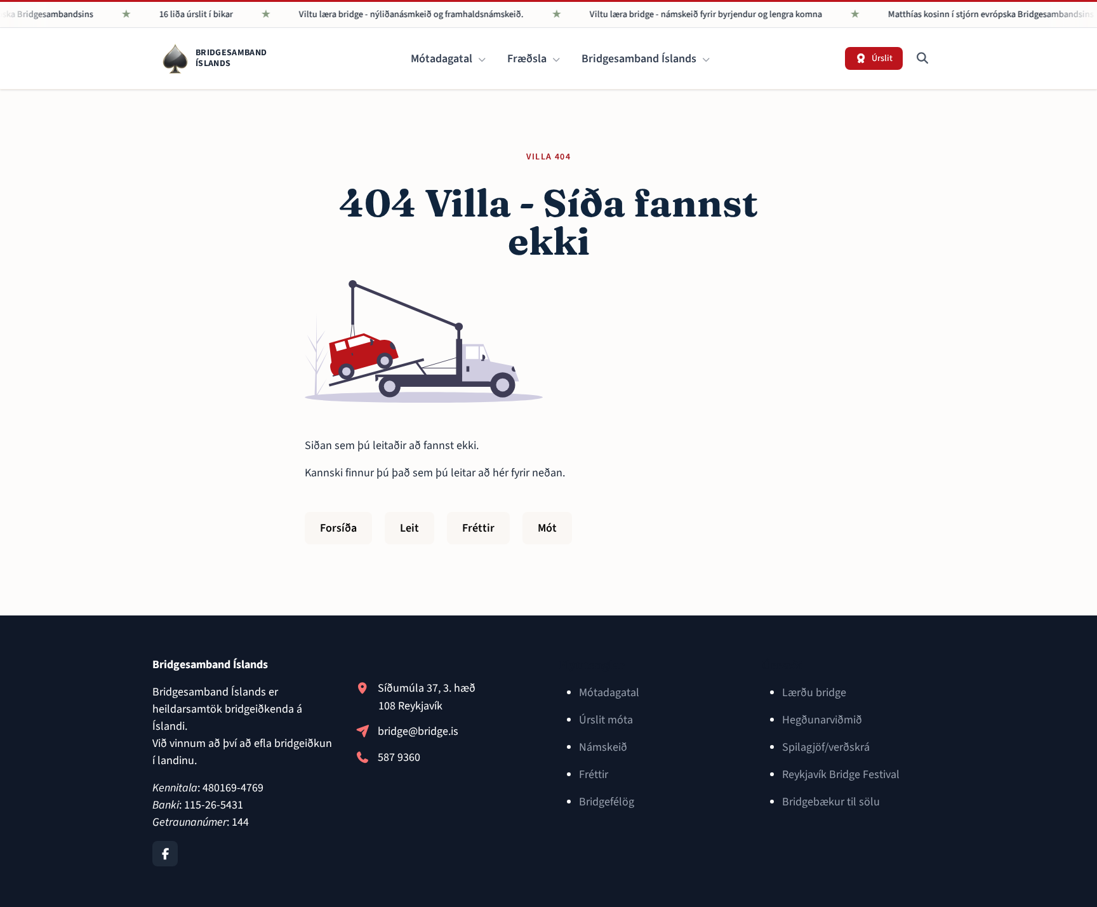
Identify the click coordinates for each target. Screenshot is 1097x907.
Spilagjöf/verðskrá (826, 747)
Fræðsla (528, 59)
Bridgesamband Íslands (640, 59)
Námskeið (603, 747)
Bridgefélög (606, 802)
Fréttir (478, 528)
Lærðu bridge (814, 693)
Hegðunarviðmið (822, 720)
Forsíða (338, 528)
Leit (409, 528)
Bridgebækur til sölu (831, 802)
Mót (547, 528)
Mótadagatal (443, 59)
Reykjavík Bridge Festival (841, 775)
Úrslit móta (606, 720)
